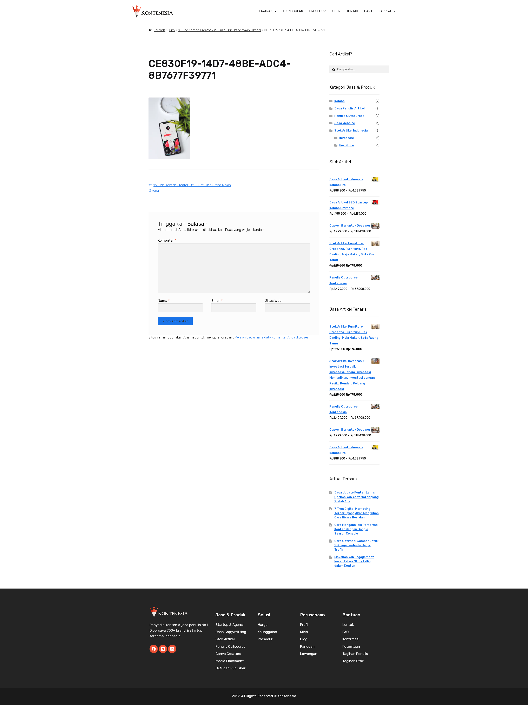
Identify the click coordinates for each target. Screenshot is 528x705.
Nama (164, 300)
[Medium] (163, 649)
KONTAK (352, 11)
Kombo (339, 101)
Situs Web (273, 300)
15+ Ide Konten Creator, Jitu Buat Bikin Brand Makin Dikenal (219, 30)
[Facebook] (154, 649)
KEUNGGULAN (293, 11)
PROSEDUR (317, 11)
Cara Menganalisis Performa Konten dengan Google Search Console (356, 529)
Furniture (346, 145)
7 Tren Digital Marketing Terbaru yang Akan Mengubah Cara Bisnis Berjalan (356, 513)
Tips (172, 30)
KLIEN (336, 11)
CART (368, 11)
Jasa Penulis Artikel (349, 108)
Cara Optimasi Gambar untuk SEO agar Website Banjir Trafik (356, 545)
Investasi (346, 138)
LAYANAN (265, 11)
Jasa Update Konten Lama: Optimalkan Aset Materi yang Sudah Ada (356, 497)
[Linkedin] (172, 649)
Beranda (159, 30)
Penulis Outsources (349, 116)
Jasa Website (344, 123)
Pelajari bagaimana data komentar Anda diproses (272, 337)
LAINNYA (385, 11)
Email (217, 300)
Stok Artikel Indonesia (351, 130)
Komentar (167, 240)
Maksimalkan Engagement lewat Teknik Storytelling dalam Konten (354, 561)
